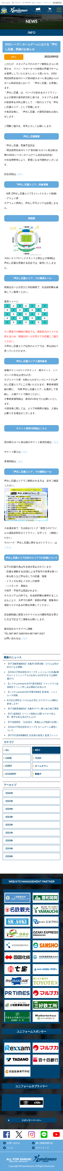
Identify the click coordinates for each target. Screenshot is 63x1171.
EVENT (8, 765)
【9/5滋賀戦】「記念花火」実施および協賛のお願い (32, 722)
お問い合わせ (13, 1143)
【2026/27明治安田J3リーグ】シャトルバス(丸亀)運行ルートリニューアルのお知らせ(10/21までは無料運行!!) (33, 675)
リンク (10, 1147)
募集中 (38, 773)
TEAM (38, 758)
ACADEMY (10, 773)
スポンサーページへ (31, 1120)
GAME (8, 758)
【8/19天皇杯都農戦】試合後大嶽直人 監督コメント (32, 735)
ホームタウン (41, 765)
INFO (37, 750)
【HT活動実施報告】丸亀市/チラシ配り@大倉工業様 (33, 708)
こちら (19, 174)
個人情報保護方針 (44, 1143)
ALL (7, 750)
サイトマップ (42, 1147)
